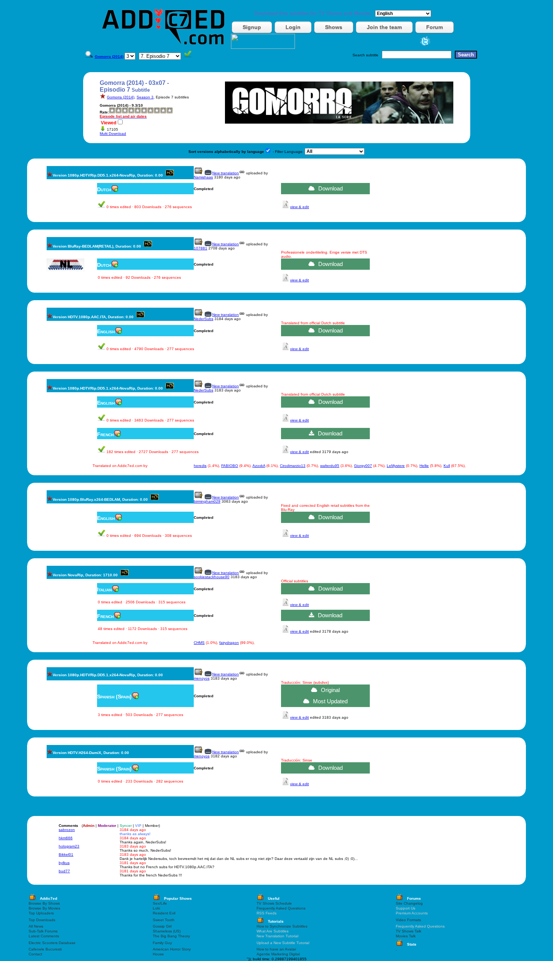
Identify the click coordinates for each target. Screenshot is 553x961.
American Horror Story (172, 949)
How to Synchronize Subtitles (282, 926)
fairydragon (229, 643)
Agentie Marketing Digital (278, 954)
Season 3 (145, 97)
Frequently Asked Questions (281, 908)
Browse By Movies (44, 908)
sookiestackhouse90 (211, 577)
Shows (333, 27)
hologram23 (69, 846)
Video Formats (408, 920)
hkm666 (66, 838)
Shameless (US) (167, 931)
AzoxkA (258, 466)
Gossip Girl (162, 926)
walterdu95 (329, 466)
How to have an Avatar (276, 949)
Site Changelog (409, 903)
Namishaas (203, 177)
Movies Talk (406, 936)
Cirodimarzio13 (292, 466)
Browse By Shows (44, 903)
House (158, 954)
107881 (200, 248)
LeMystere (396, 466)
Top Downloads (42, 920)
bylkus (64, 863)
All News (36, 926)
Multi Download (113, 133)
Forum (434, 27)
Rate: (104, 112)
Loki (156, 908)
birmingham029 (207, 501)
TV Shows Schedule (274, 903)
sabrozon (67, 830)
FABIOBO (229, 466)
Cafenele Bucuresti (45, 949)
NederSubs (203, 319)
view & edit (299, 207)
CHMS (199, 643)
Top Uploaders (41, 913)
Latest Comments (44, 936)
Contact (35, 954)
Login (293, 27)
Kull (447, 466)
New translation (225, 173)
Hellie (424, 466)
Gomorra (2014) (120, 97)
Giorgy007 (363, 466)
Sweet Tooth (164, 920)
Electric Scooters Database (52, 943)
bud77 (64, 871)
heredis (200, 466)
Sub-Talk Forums (43, 931)
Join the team (384, 27)
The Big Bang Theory (171, 936)
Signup (252, 27)
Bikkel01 (66, 854)
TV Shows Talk (408, 931)
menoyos (202, 678)
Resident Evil (164, 913)
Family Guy (162, 943)
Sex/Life (160, 903)
